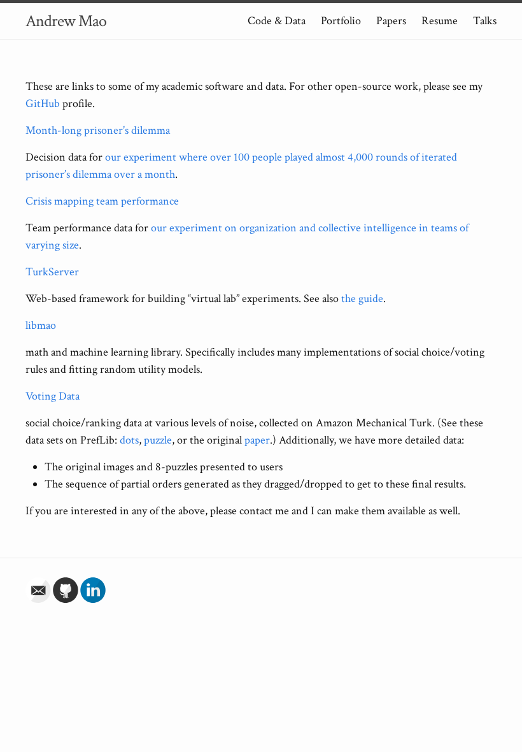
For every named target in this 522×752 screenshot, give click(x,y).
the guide (362, 298)
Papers (391, 20)
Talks (485, 20)
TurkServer (52, 271)
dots (129, 440)
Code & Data (277, 20)
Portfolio (341, 20)
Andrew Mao (65, 21)
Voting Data (52, 396)
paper (257, 440)
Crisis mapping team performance (102, 201)
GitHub (42, 103)
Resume (439, 20)
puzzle (158, 440)
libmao (40, 325)
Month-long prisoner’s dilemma (97, 130)
